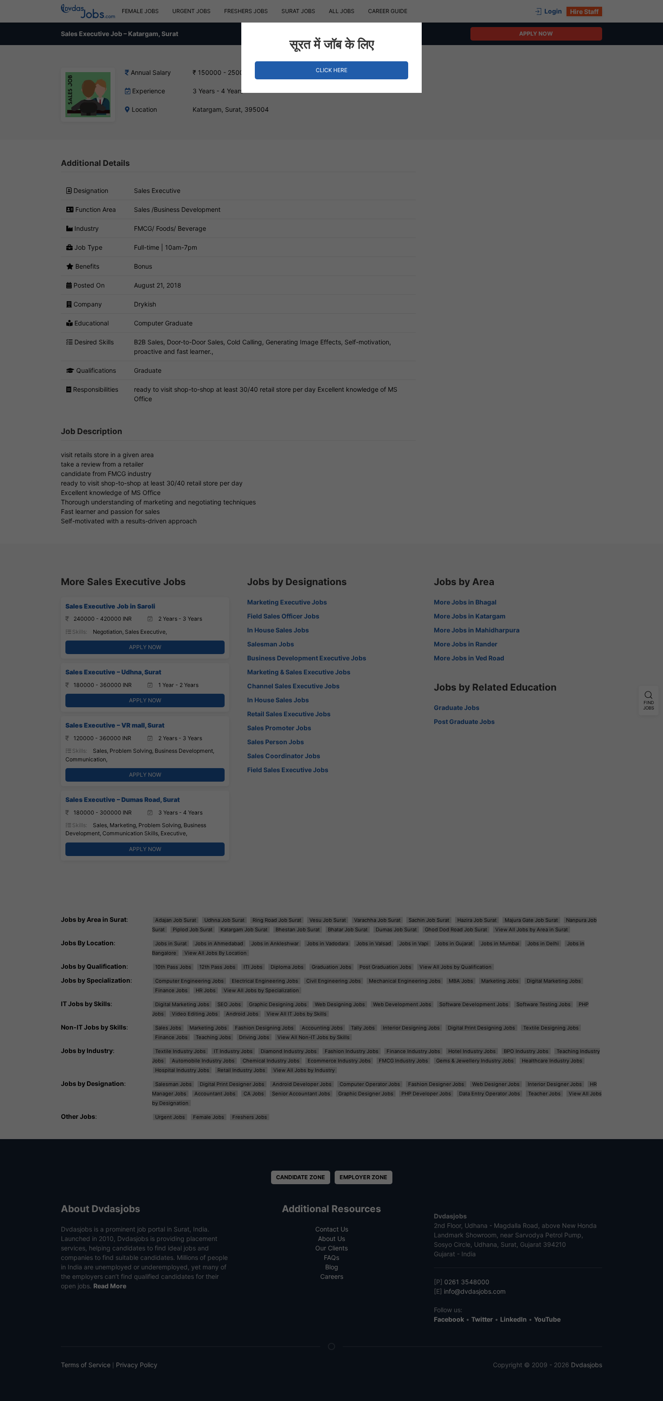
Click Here (331, 70)
